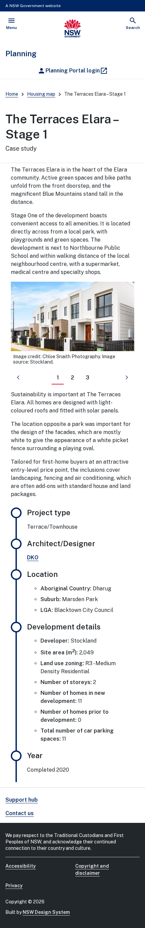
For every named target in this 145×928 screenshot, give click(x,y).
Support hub (21, 800)
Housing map (41, 94)
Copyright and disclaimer (92, 869)
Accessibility (20, 866)
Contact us (19, 813)
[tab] (57, 377)
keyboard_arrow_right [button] (127, 377)
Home (11, 94)
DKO (32, 557)
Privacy (14, 885)
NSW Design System (46, 912)
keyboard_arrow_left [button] (18, 377)
